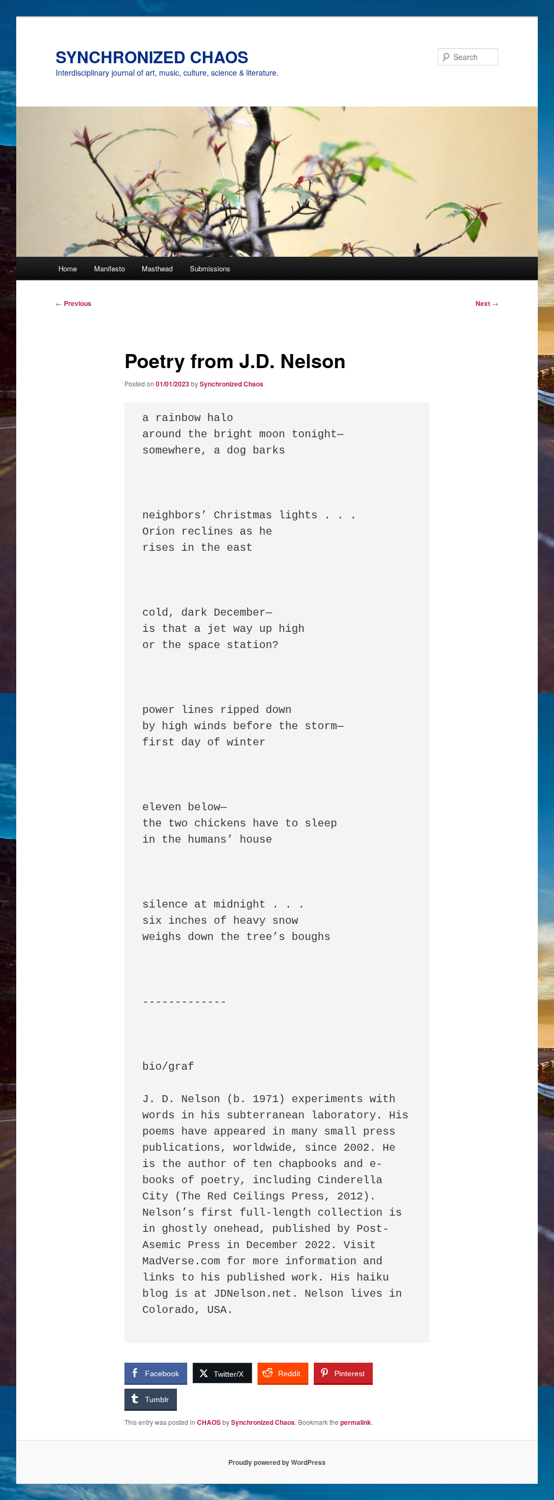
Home (67, 268)
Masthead (157, 268)
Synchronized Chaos (231, 384)
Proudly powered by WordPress (277, 1462)
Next (487, 303)
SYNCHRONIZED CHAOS (152, 56)
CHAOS (209, 1422)
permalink (355, 1422)
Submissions (210, 268)
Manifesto (109, 268)
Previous (73, 303)
